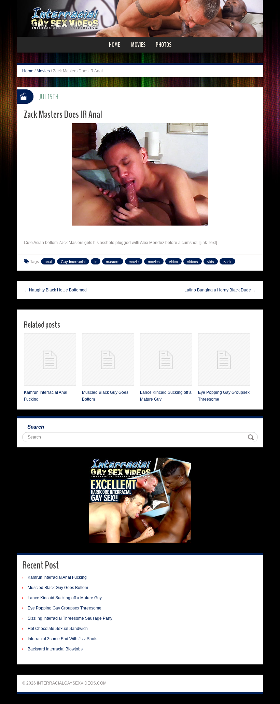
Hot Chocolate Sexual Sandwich (58, 628)
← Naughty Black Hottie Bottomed (55, 290)
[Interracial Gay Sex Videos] (140, 18)
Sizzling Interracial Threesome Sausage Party (70, 618)
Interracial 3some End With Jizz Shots (62, 638)
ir (96, 262)
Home (114, 45)
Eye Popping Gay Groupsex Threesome (64, 608)
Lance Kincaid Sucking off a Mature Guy (65, 597)
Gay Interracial (73, 262)
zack (227, 262)
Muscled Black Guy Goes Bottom (58, 587)
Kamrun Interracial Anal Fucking (57, 577)
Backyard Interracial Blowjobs (55, 649)
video (173, 262)
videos (192, 262)
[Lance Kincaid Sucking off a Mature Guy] (166, 359)
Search (35, 427)
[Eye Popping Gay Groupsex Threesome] (224, 359)
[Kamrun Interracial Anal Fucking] (50, 359)
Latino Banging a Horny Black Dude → (220, 290)
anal (48, 262)
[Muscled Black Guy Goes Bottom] (108, 359)
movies (154, 262)
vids (210, 262)
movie (134, 262)
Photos (163, 45)
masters (113, 262)
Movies (138, 45)
